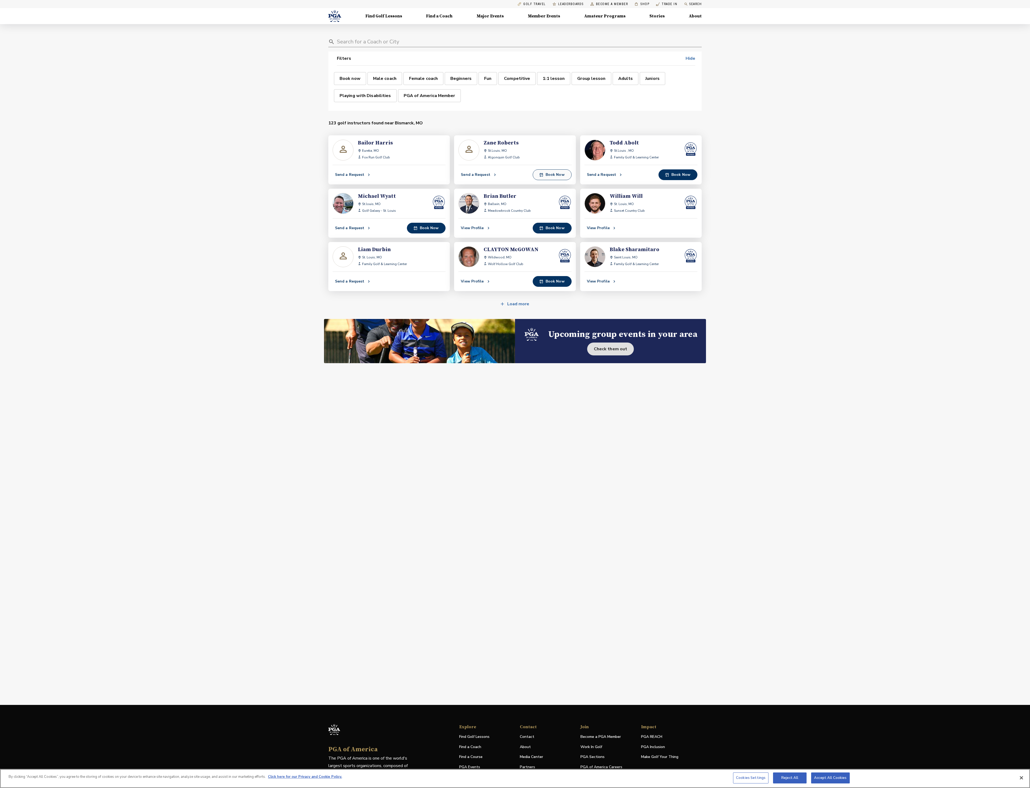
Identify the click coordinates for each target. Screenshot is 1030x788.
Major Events (490, 16)
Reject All (789, 777)
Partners (527, 767)
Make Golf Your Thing (659, 757)
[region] (515, 778)
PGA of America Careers (601, 767)
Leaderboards (571, 4)
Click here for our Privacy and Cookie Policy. (305, 776)
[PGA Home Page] (334, 16)
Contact (527, 736)
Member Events (544, 16)
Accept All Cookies (830, 777)
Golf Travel (534, 4)
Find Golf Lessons (383, 16)
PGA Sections (592, 756)
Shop (642, 4)
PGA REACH (651, 737)
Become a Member (612, 4)
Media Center (531, 757)
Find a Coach (439, 16)
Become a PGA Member (600, 736)
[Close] (1021, 778)
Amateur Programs (605, 16)
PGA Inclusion (653, 746)
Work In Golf (591, 746)
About (695, 16)
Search (695, 4)
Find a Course (471, 756)
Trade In (666, 4)
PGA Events (469, 767)
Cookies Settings (751, 777)
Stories (657, 16)
